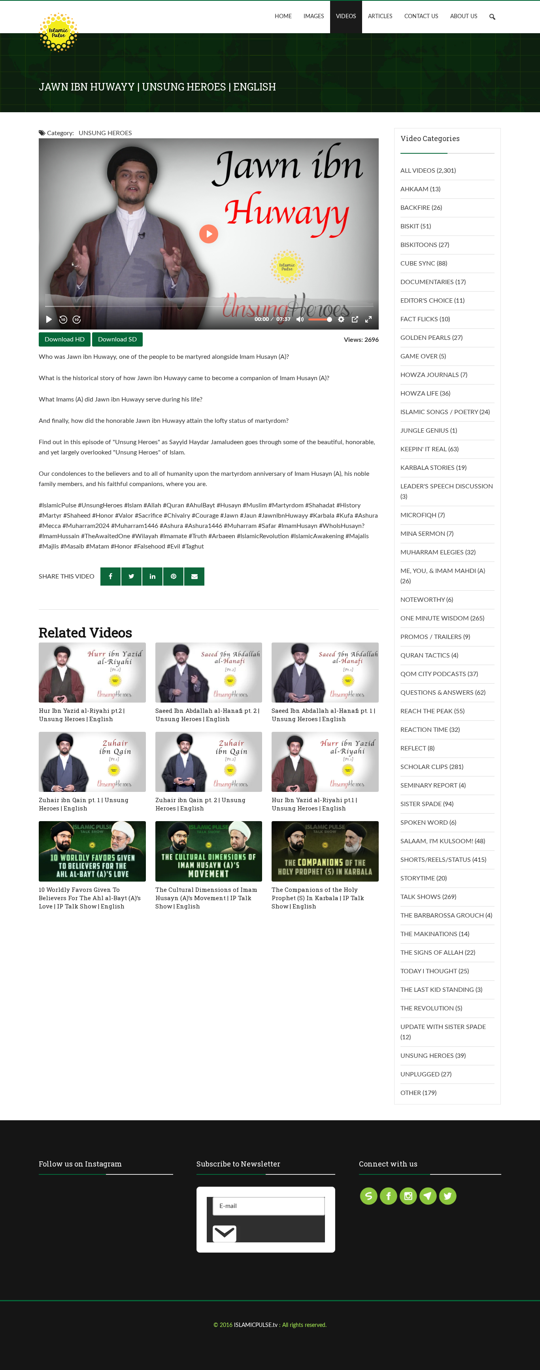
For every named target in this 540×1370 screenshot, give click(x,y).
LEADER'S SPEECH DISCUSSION (446, 486)
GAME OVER (419, 356)
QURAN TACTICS (425, 655)
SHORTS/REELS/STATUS (435, 860)
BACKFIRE (415, 208)
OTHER (410, 1093)
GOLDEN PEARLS (425, 338)
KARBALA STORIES (427, 468)
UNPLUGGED (420, 1074)
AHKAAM (414, 189)
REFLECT (413, 748)
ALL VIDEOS (417, 171)
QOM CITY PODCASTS (433, 674)
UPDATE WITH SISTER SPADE (443, 1027)
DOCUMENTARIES (427, 282)
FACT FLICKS (419, 319)
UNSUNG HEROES (105, 133)
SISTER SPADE (421, 804)
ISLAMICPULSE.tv (256, 1325)
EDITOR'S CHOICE (426, 301)
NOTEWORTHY (422, 600)
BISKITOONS (418, 245)
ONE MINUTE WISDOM (434, 618)
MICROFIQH (418, 515)
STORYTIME (417, 878)
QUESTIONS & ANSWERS (437, 693)
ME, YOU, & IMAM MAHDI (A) (442, 571)
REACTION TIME (424, 730)
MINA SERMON (422, 534)
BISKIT (409, 226)
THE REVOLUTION (427, 1008)
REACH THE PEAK (426, 711)
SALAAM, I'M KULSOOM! (436, 841)
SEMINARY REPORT (428, 785)
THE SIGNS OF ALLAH (431, 953)
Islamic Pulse (58, 32)
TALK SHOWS (420, 897)
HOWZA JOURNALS (429, 375)
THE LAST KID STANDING (437, 990)
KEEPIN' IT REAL (423, 449)
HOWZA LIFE (419, 393)
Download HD (65, 339)
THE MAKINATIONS (428, 934)
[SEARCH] (495, 17)
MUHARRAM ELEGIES (432, 552)
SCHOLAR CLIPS (424, 767)
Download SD (117, 339)
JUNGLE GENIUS (424, 431)
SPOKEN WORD (424, 823)
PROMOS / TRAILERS (431, 637)
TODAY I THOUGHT (428, 971)
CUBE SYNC (417, 263)
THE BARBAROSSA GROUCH (442, 915)
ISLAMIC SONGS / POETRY (439, 412)
